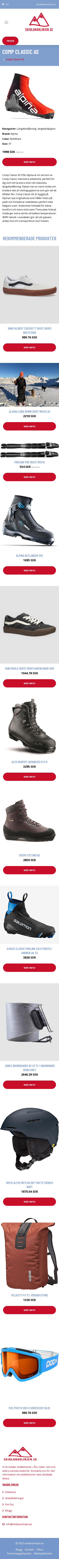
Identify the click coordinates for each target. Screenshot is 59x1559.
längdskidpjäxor (47, 128)
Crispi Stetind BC (29, 855)
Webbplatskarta (43, 1553)
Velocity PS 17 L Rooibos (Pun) (29, 1295)
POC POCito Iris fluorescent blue (29, 1408)
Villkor (40, 1549)
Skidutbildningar (14, 1498)
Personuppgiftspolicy (19, 1553)
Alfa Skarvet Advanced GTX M (29, 762)
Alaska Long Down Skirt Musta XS (29, 411)
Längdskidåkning (26, 128)
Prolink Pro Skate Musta (29, 462)
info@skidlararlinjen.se (46, 4)
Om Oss (9, 1504)
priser (10, 40)
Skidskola (10, 1492)
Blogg (8, 1510)
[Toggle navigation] (6, 22)
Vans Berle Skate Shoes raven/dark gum (29, 668)
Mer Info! (29, 161)
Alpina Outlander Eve (29, 555)
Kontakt (29, 1549)
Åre (7, 4)
